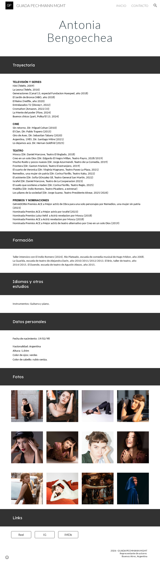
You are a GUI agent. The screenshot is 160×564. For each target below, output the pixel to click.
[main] (80, 30)
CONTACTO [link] (139, 5)
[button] (155, 5)
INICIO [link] (121, 5)
